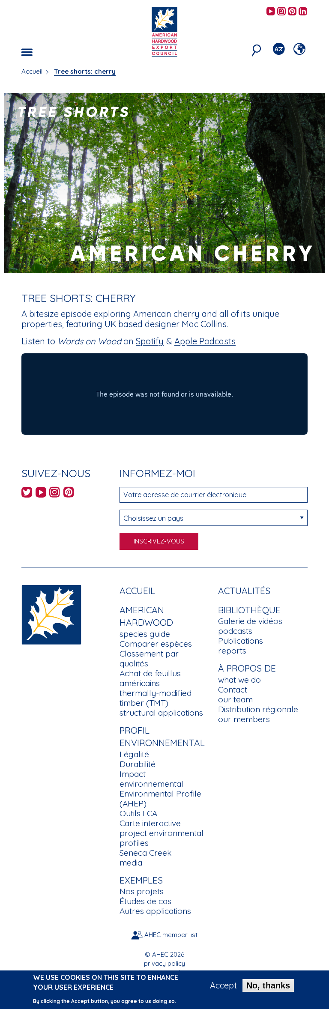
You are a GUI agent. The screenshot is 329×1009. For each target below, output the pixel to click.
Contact (232, 689)
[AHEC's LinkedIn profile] (303, 11)
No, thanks (268, 985)
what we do (239, 680)
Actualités (244, 590)
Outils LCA (138, 813)
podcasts (235, 631)
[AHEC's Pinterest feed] (292, 11)
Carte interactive (150, 823)
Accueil (31, 71)
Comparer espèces (156, 644)
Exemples (141, 880)
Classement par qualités (149, 658)
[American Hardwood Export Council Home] (164, 31)
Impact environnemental (151, 779)
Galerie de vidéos (250, 621)
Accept (223, 985)
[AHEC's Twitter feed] (26, 493)
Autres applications (155, 911)
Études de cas (145, 901)
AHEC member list (170, 935)
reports (232, 650)
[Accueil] (51, 614)
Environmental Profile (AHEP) (160, 798)
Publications (240, 641)
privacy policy (164, 963)
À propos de (247, 668)
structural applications (161, 712)
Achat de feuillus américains (150, 678)
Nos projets (142, 891)
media (131, 862)
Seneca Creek (145, 853)
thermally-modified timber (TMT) (155, 698)
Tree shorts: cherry (85, 71)
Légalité (134, 754)
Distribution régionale (258, 709)
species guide (145, 634)
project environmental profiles (161, 838)
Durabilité (138, 764)
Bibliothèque (249, 609)
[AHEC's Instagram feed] (281, 11)
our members (244, 719)
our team (235, 699)
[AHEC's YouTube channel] (270, 11)
